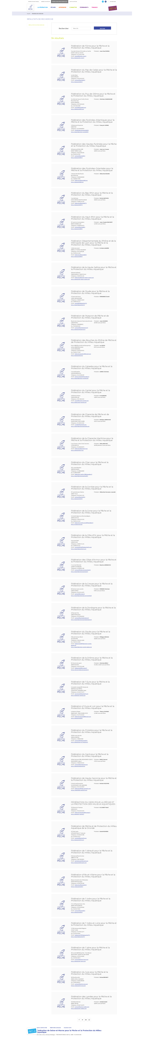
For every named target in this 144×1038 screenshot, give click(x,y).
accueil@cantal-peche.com (82, 400)
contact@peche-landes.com (82, 1007)
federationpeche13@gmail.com (83, 354)
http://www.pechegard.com (78, 766)
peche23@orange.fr (80, 594)
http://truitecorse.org (76, 524)
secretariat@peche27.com (81, 694)
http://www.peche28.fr (77, 718)
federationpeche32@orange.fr (82, 812)
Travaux (95, 7)
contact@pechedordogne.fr (82, 618)
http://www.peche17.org (77, 450)
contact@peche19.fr (80, 497)
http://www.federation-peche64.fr (79, 132)
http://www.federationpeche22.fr (79, 571)
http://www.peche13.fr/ (77, 355)
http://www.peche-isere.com (78, 961)
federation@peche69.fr (81, 255)
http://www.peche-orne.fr (77, 58)
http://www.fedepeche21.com (78, 549)
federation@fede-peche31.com (83, 788)
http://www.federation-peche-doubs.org (81, 647)
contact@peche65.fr (80, 156)
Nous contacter (42, 1027)
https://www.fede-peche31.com (79, 790)
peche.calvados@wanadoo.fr (82, 376)
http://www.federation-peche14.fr (79, 378)
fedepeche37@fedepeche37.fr (82, 935)
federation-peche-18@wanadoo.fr (83, 474)
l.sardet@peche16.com (80, 424)
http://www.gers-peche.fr (77, 814)
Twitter (82, 1019)
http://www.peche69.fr (77, 256)
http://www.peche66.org (77, 182)
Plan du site (67, 1027)
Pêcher (53, 7)
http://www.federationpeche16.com (80, 426)
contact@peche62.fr (80, 80)
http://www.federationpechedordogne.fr (81, 619)
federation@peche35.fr (81, 885)
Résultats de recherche (36, 25)
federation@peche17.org (81, 448)
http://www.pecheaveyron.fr (78, 329)
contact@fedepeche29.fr (81, 740)
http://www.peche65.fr (77, 157)
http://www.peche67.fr (77, 205)
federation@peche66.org (81, 180)
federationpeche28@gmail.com (83, 716)
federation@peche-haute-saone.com (84, 277)
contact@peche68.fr (80, 227)
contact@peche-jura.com (81, 984)
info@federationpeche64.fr (82, 130)
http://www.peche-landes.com (79, 1008)
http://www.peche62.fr (77, 82)
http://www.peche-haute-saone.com (80, 279)
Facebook (79, 1019)
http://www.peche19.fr (77, 499)
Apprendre (62, 7)
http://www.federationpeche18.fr (79, 476)
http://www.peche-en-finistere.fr (79, 742)
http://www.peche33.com (77, 840)
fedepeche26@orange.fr (81, 668)
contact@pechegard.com (81, 764)
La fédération (43, 7)
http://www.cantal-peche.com (78, 402)
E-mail (86, 1019)
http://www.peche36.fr (77, 912)
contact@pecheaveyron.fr (81, 327)
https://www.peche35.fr (77, 886)
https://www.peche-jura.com (78, 985)
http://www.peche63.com (77, 109)
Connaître (73, 7)
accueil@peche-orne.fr (80, 56)
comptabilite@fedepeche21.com (83, 547)
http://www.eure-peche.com (78, 695)
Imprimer (89, 1019)
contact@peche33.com (81, 838)
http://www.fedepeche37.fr (78, 936)
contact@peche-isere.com (81, 959)
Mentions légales (55, 1027)
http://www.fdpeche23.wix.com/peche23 (81, 595)
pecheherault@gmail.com (81, 861)
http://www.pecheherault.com (79, 862)
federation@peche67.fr (81, 203)
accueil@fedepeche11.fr (81, 303)
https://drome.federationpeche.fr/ (80, 670)
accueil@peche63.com (80, 107)
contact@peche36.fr (80, 910)
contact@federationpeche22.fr (83, 570)
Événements (84, 7)
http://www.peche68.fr (77, 229)
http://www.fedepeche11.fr (78, 305)
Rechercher (64, 28)
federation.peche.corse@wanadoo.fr (84, 522)
